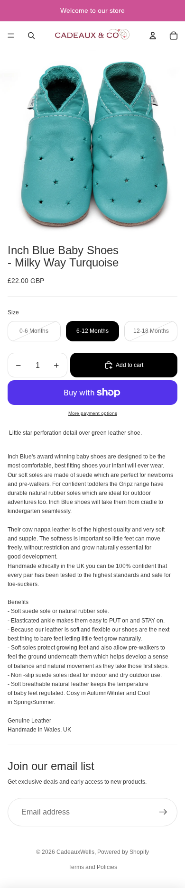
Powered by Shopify (123, 852)
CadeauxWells (75, 852)
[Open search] (31, 35)
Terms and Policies (92, 867)
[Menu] (11, 35)
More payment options (92, 413)
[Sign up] (163, 812)
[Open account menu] (152, 35)
